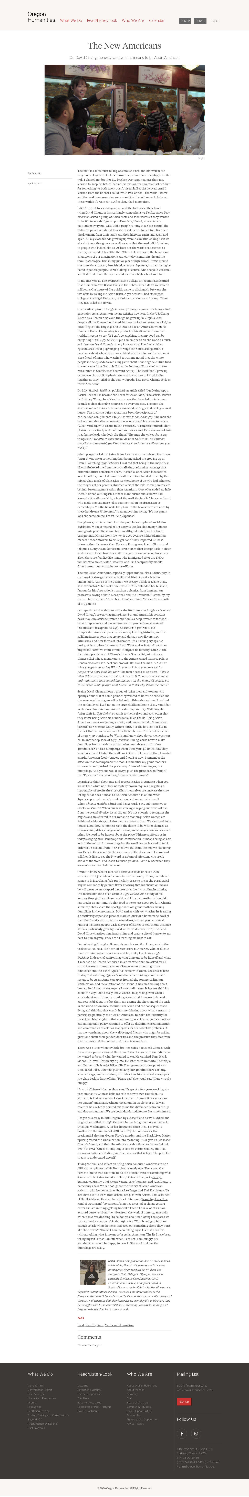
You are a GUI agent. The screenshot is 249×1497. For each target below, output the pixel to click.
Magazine (83, 1385)
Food (81, 1325)
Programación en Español (42, 1423)
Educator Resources (89, 1402)
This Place (83, 1398)
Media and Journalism (119, 1325)
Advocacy (132, 1394)
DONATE (200, 21)
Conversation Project (40, 1389)
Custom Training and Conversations (48, 1415)
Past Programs (36, 1428)
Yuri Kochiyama (154, 1190)
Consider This (36, 1385)
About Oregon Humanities (142, 1385)
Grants (32, 1402)
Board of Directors (137, 1402)
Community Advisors (139, 1406)
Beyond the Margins (89, 1389)
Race (100, 1325)
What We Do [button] (71, 20)
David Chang (94, 212)
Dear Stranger (36, 1394)
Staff (129, 1398)
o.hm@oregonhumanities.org (196, 1466)
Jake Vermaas (138, 1181)
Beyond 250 (35, 1419)
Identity (91, 1325)
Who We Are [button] (133, 20)
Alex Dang (160, 1181)
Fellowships (34, 1406)
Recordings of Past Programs (94, 1406)
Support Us (133, 1415)
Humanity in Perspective (42, 1398)
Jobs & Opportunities (139, 1411)
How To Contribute (88, 1411)
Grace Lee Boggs (126, 1190)
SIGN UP (185, 21)
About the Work (136, 1389)
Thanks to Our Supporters (142, 1419)
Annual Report (135, 1423)
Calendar (157, 20)
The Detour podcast (89, 1394)
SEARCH (215, 21)
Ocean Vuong (119, 1181)
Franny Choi (100, 1181)
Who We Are (139, 1374)
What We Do (40, 1374)
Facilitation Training (38, 1411)
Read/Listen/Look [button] (102, 20)
